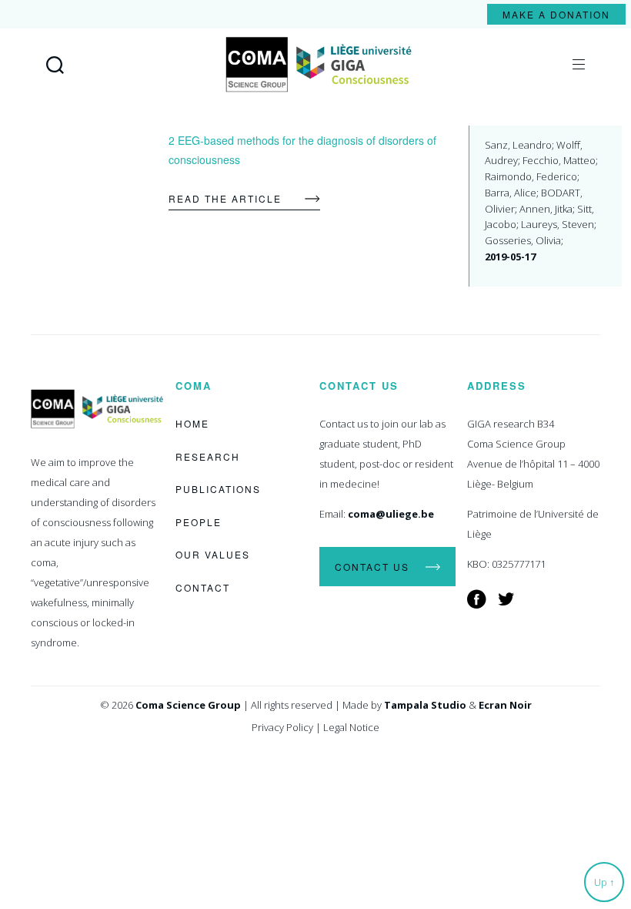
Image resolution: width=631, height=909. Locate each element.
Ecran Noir (505, 705)
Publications (218, 488)
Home (192, 423)
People (198, 521)
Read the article (225, 198)
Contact (202, 587)
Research (207, 456)
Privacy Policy (282, 727)
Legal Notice (351, 727)
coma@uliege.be (391, 514)
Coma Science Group (188, 705)
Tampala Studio (425, 705)
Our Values (212, 554)
